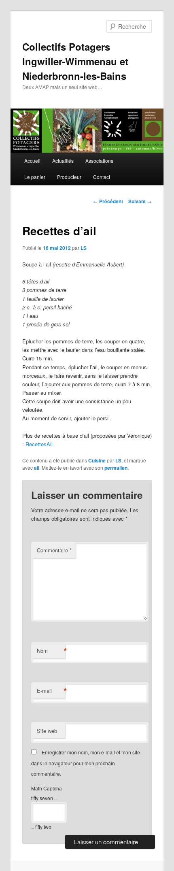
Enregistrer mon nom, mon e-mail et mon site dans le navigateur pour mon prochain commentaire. (85, 763)
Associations (99, 160)
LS (84, 247)
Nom (51, 650)
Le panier (34, 176)
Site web (47, 731)
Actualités (63, 160)
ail (36, 467)
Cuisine (97, 460)
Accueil (32, 160)
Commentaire (54, 550)
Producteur (69, 176)
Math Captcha (46, 788)
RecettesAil (39, 444)
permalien (115, 467)
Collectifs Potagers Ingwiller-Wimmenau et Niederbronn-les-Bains (75, 61)
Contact (101, 176)
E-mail (51, 690)
